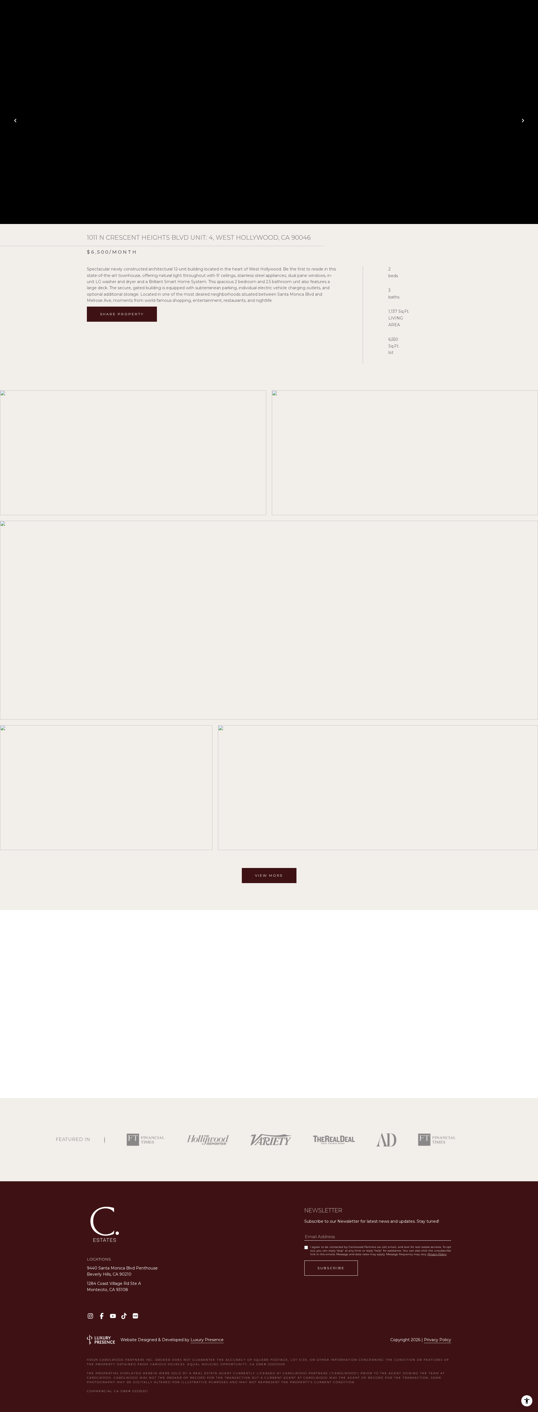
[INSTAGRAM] (90, 1315)
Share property (122, 314)
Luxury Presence (207, 1339)
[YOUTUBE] (112, 1315)
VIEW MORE (269, 875)
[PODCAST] (135, 1315)
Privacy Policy (437, 1254)
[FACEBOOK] (101, 1315)
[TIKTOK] (123, 1315)
